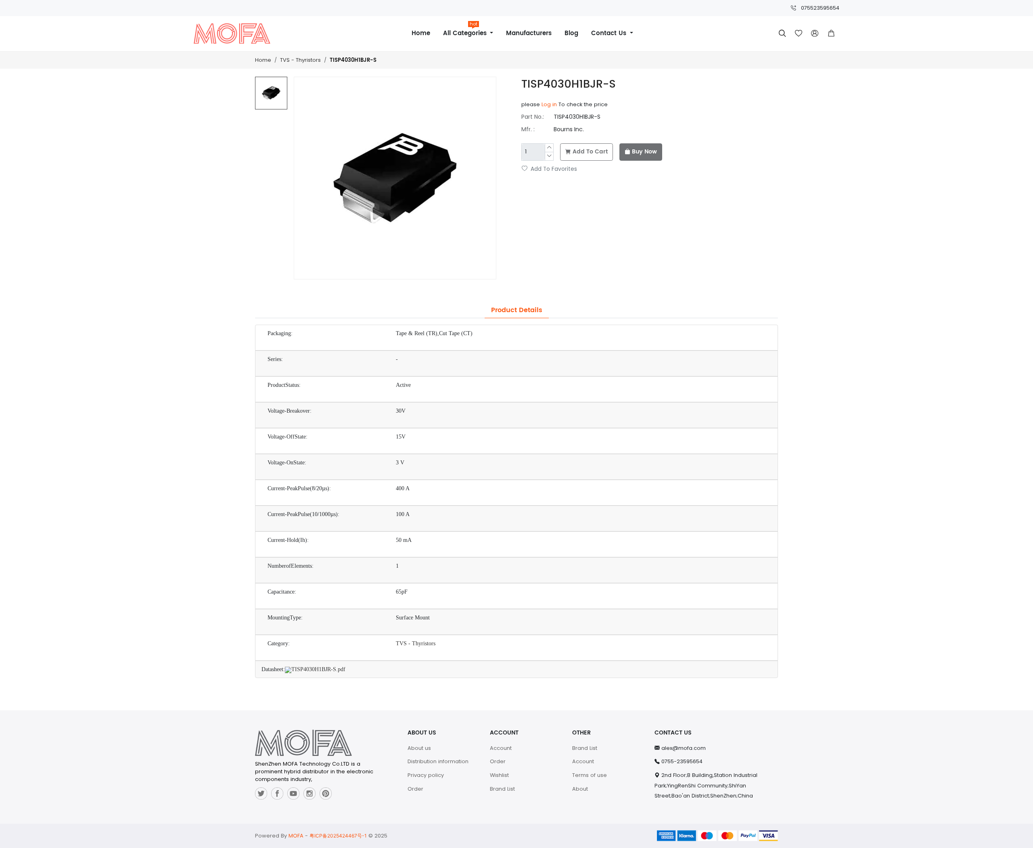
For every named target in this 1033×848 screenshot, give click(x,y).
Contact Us (609, 33)
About (580, 788)
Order (415, 788)
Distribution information (438, 761)
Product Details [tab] (516, 310)
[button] (831, 33)
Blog (571, 33)
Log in (549, 104)
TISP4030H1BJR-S (353, 60)
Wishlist (499, 775)
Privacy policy (426, 775)
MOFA (296, 835)
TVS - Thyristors (300, 60)
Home (421, 33)
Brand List (502, 788)
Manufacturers (529, 33)
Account (501, 748)
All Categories (466, 30)
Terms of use (589, 775)
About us (419, 748)
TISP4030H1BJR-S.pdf (318, 669)
